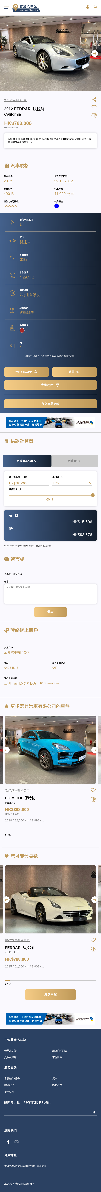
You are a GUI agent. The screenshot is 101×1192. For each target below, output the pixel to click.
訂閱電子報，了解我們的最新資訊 (27, 1102)
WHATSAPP (24, 372)
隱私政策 (57, 1085)
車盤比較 (57, 1057)
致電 (72, 372)
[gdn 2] (50, 422)
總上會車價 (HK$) (18, 477)
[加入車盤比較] (93, 799)
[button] (94, 53)
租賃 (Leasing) (27, 461)
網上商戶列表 (59, 1050)
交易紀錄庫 (10, 1057)
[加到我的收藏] (93, 790)
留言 (6, 582)
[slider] (93, 495)
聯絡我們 (9, 1085)
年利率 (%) (57, 477)
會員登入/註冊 (12, 1078)
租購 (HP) (74, 461)
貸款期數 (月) (15, 489)
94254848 (11, 668)
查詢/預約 (48, 385)
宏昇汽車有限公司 (17, 652)
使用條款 (9, 1091)
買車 (54, 1078)
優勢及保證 (10, 1050)
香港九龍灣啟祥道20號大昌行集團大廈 (25, 1166)
